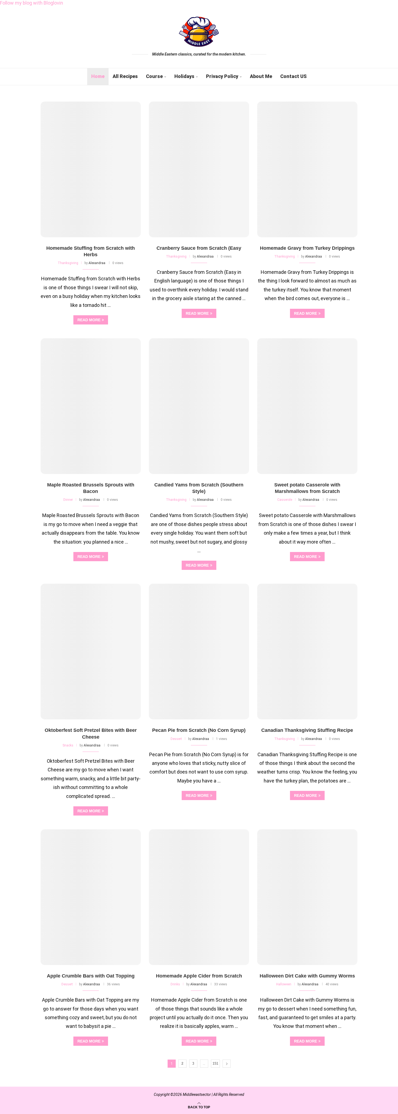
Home (98, 76)
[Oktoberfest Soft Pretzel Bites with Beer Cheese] (91, 651)
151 (215, 1063)
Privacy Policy (222, 76)
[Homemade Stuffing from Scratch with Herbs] (91, 169)
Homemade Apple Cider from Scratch (199, 976)
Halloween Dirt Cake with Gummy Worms (307, 976)
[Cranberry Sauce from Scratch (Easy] (199, 169)
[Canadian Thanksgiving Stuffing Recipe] (307, 651)
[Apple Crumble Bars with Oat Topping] (91, 897)
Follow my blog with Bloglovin (31, 3)
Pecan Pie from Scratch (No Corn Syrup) (199, 730)
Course (154, 76)
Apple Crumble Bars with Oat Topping (91, 976)
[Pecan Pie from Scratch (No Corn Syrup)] (199, 651)
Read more (88, 320)
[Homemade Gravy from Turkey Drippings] (307, 169)
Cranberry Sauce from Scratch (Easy (198, 248)
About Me (261, 76)
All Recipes (125, 76)
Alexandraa (97, 263)
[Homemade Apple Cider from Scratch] (199, 897)
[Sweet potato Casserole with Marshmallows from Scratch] (307, 406)
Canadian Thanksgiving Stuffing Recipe (307, 730)
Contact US (293, 76)
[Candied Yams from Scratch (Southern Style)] (199, 406)
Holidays (184, 76)
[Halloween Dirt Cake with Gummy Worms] (307, 897)
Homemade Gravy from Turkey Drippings (307, 248)
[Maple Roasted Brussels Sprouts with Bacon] (91, 406)
